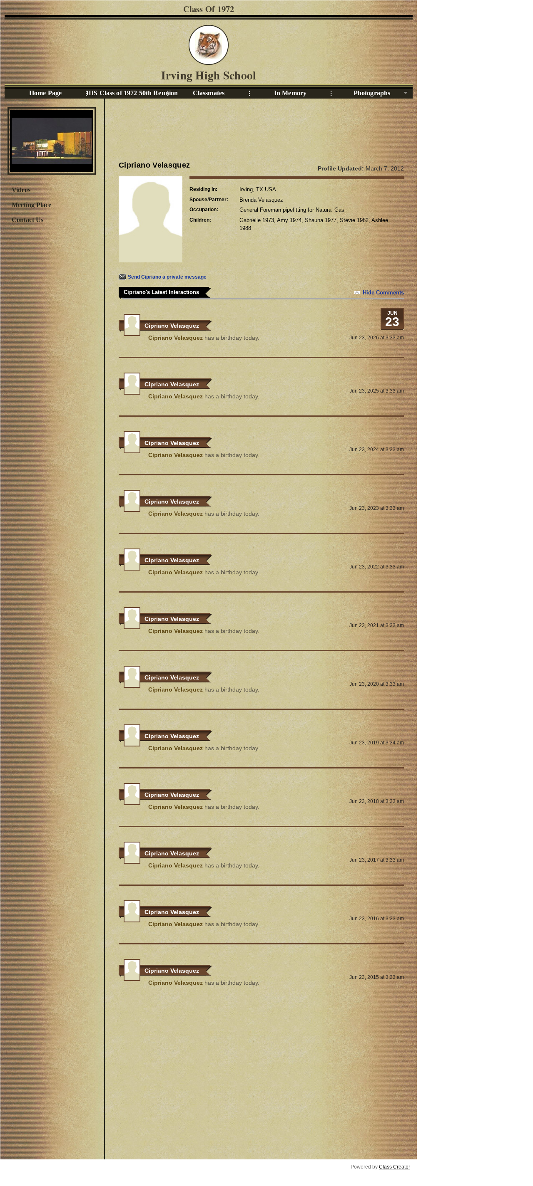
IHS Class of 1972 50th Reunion (127, 92)
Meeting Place (31, 204)
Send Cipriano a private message (167, 277)
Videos (21, 189)
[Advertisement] (51, 364)
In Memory (290, 92)
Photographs (360, 93)
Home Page (45, 92)
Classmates (208, 92)
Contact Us (27, 219)
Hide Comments (383, 292)
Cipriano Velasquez (171, 325)
